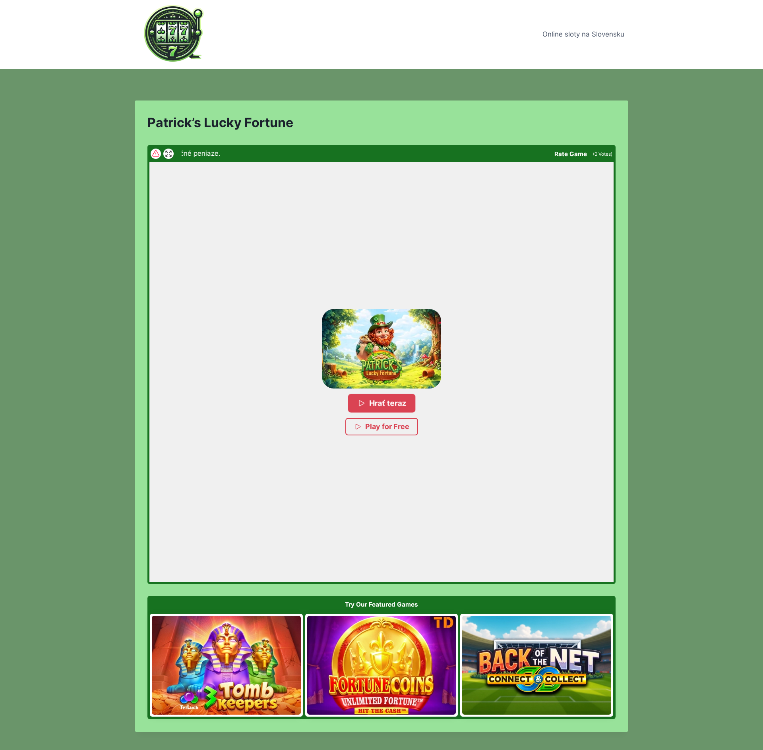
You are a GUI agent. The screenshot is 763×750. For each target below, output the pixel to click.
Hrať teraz (388, 403)
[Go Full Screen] (168, 154)
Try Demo (226, 665)
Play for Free (387, 426)
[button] (381, 349)
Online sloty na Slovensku (583, 34)
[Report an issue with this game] (156, 154)
